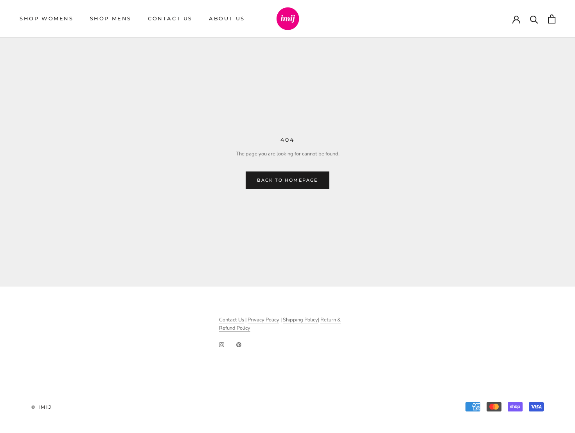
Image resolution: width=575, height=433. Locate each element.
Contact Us (231, 319)
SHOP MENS (110, 18)
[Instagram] (221, 344)
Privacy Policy (263, 319)
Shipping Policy (300, 319)
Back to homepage (287, 180)
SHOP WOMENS (47, 18)
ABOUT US (227, 18)
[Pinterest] (238, 344)
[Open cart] (551, 18)
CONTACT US (170, 18)
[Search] (534, 19)
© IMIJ (41, 407)
